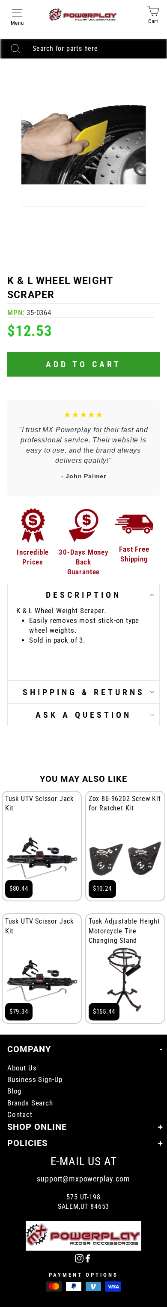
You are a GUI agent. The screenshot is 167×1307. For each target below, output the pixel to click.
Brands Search (30, 1103)
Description (83, 595)
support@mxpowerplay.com (83, 1178)
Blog (14, 1091)
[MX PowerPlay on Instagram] (79, 1258)
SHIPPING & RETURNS (84, 692)
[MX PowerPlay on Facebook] (88, 1258)
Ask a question (83, 715)
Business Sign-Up (35, 1080)
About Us (22, 1068)
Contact (20, 1115)
